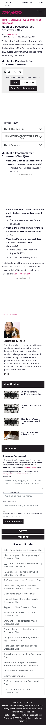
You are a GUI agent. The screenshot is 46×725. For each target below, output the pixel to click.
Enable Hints (28, 82)
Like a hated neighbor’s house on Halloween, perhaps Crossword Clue (21, 587)
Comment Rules (30, 467)
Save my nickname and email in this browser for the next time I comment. (22, 514)
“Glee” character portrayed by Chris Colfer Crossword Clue (21, 573)
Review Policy (22, 708)
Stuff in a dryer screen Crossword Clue (22, 580)
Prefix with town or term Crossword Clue (21, 683)
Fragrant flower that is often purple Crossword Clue (21, 600)
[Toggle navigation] (40, 12)
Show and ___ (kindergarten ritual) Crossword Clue (20, 622)
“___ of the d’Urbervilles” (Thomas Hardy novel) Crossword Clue (23, 565)
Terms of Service (21, 474)
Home (4, 20)
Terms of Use (17, 712)
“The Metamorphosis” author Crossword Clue (18, 691)
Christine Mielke (10, 34)
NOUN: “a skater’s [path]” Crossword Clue (31, 393)
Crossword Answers (23, 273)
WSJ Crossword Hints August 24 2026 (30, 433)
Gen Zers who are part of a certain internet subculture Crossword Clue (21, 664)
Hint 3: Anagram (12, 145)
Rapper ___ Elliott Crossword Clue (20, 607)
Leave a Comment (9, 314)
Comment (7, 477)
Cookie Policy (37, 705)
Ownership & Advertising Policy (16, 705)
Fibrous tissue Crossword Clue (18, 670)
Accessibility (29, 712)
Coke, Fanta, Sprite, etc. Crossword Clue (23, 550)
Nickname (11, 492)
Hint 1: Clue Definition (14, 129)
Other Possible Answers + (23, 88)
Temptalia (24, 715)
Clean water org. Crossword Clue (20, 593)
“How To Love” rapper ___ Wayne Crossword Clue (31, 421)
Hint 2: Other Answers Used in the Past (21, 137)
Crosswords (28, 2)
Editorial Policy (35, 708)
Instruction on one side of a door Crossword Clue (20, 614)
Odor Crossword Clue (14, 676)
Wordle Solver (7, 4)
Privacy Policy (7, 474)
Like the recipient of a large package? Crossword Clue (22, 557)
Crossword (15, 20)
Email (9, 501)
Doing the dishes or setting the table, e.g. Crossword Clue (22, 639)
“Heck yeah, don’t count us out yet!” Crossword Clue (21, 647)
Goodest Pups (36, 715)
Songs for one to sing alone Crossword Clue (23, 656)
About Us (17, 702)
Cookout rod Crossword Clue (31, 406)
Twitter (23, 531)
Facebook (23, 537)
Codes (40, 2)
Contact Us (27, 702)
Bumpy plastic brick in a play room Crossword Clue (20, 631)
